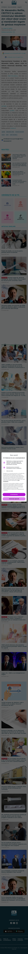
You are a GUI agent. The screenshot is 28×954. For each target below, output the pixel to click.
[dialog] (14, 477)
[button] (14, 471)
